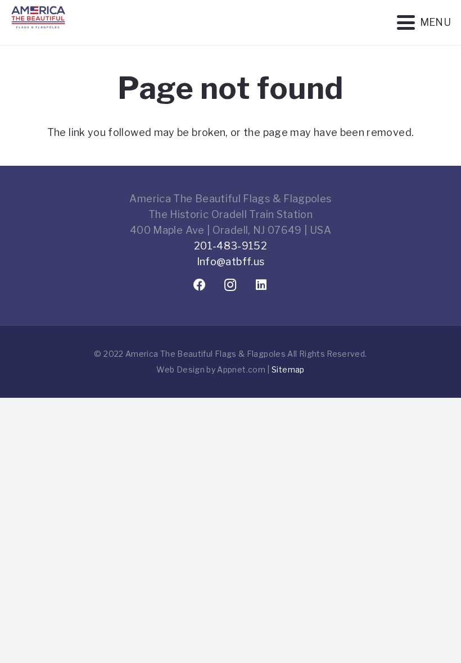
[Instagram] (230, 285)
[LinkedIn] (261, 285)
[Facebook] (199, 285)
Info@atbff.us (231, 261)
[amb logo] (38, 34)
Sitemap (288, 369)
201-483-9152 (230, 246)
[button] (423, 22)
